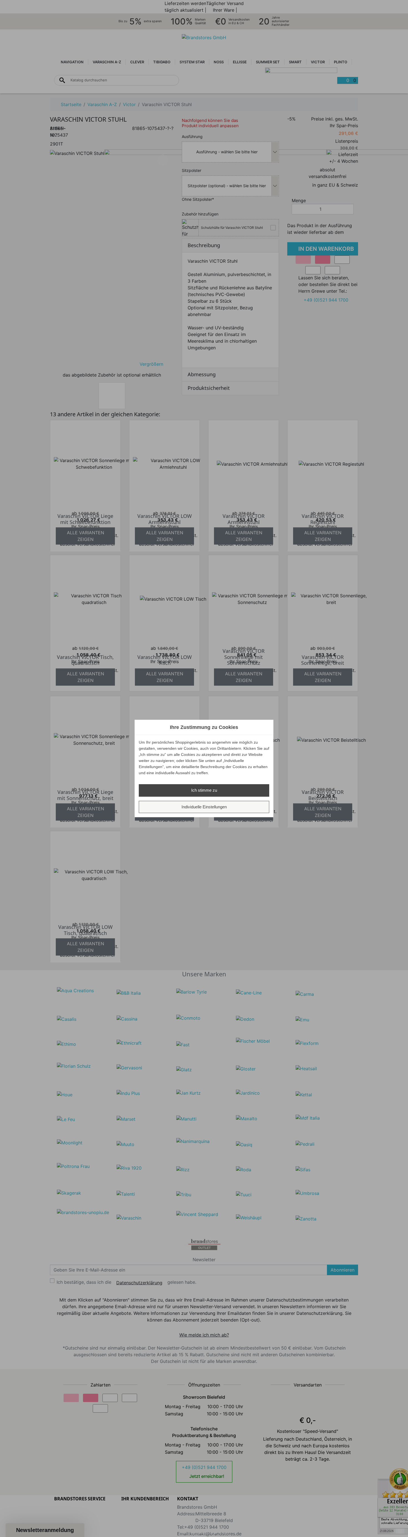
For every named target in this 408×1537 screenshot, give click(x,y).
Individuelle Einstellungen (204, 806)
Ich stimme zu (204, 790)
